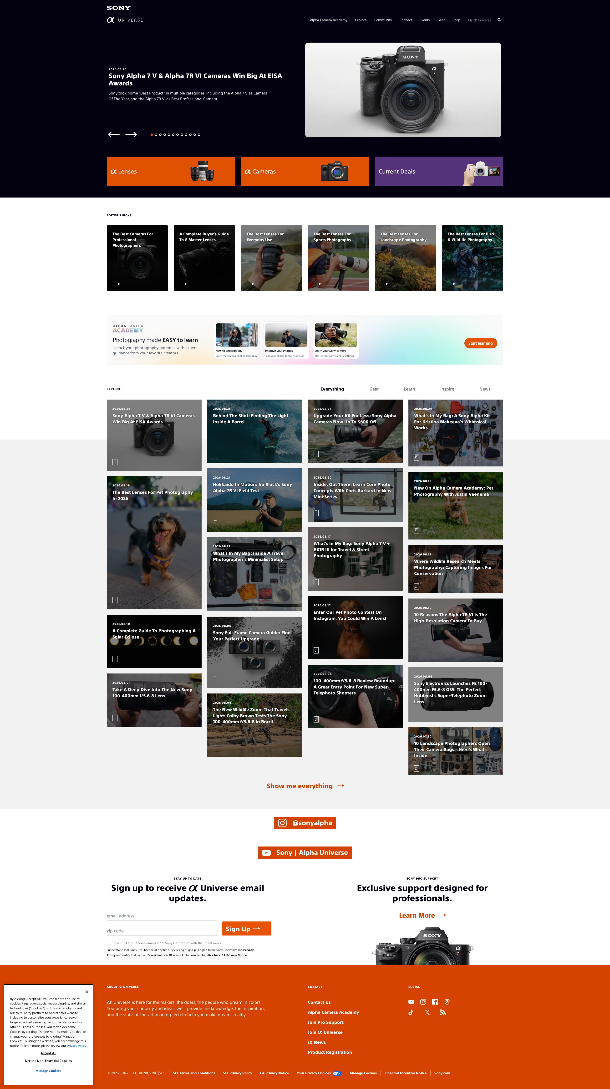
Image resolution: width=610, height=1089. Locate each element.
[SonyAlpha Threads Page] (447, 1002)
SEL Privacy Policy (237, 1073)
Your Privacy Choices (314, 1073)
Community (383, 19)
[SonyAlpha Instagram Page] (423, 1002)
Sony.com (442, 1073)
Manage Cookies (363, 1073)
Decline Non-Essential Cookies (48, 1061)
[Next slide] (131, 134)
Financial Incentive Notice (406, 1073)
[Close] (87, 991)
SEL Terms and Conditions (194, 1073)
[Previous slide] (114, 134)
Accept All (48, 1053)
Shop (456, 19)
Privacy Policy (76, 1045)
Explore (361, 19)
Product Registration (330, 1052)
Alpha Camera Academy (328, 19)
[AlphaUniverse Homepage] (125, 19)
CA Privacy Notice (234, 955)
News (319, 1042)
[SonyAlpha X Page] (427, 1013)
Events (425, 19)
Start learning (480, 343)
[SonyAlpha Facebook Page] (435, 1002)
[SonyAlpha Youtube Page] (411, 1002)
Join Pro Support (326, 1022)
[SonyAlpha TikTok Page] (410, 1013)
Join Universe (325, 1032)
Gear (441, 19)
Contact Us (319, 1002)
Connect (406, 19)
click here (213, 955)
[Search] (499, 19)
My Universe (479, 19)
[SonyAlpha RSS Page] (443, 1013)
